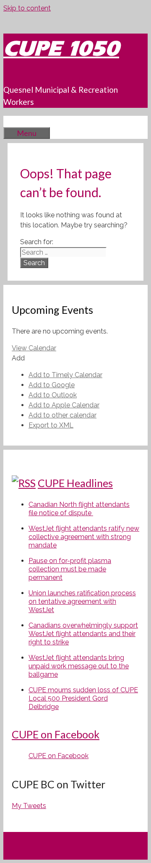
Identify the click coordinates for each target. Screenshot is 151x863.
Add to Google (52, 385)
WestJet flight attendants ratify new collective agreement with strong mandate (84, 536)
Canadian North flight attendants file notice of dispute (79, 509)
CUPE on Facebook (55, 734)
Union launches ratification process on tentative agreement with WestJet (82, 601)
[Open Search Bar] (16, 121)
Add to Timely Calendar (65, 375)
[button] (18, 358)
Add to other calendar (62, 415)
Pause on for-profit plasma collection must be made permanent (70, 569)
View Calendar (34, 348)
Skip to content (27, 8)
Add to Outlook (53, 395)
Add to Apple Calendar (64, 405)
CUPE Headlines (75, 483)
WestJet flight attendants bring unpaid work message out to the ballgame (79, 666)
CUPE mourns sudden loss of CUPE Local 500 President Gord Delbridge (83, 698)
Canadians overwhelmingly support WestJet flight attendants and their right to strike (83, 633)
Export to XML (51, 425)
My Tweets (29, 806)
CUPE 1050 (61, 48)
